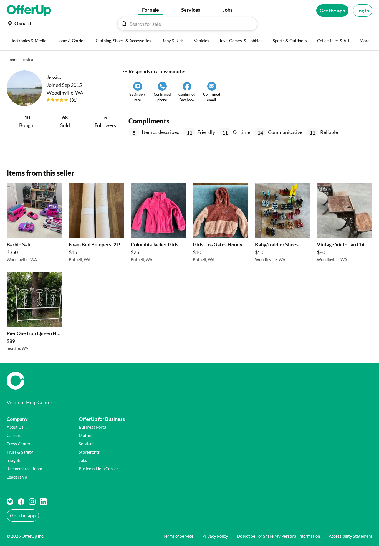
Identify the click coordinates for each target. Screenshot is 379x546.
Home (12, 59)
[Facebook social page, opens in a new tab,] (21, 501)
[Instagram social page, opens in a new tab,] (32, 501)
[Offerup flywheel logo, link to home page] (189, 381)
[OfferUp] (29, 10)
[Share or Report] (125, 71)
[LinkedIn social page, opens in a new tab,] (43, 501)
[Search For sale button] (124, 24)
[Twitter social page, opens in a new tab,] (10, 501)
